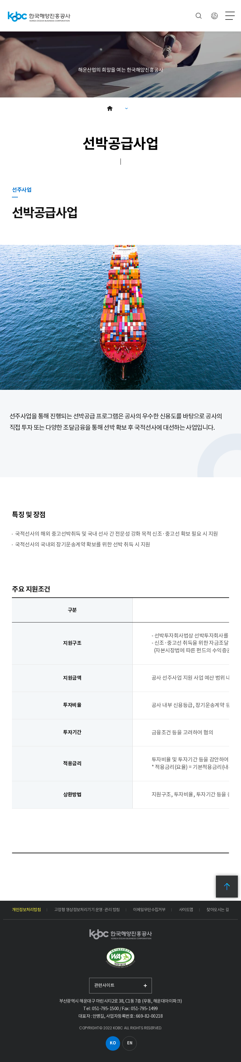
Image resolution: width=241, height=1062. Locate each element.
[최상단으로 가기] (227, 887)
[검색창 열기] (198, 16)
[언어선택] (214, 16)
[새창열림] (120, 958)
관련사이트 (104, 985)
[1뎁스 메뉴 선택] (126, 108)
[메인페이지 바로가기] (39, 16)
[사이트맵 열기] (230, 16)
